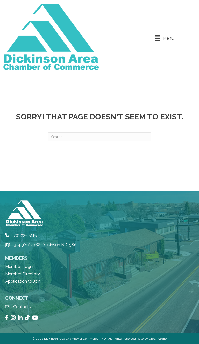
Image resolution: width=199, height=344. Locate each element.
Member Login (19, 266)
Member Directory (22, 274)
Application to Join (23, 281)
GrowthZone (158, 338)
